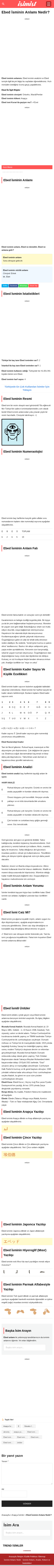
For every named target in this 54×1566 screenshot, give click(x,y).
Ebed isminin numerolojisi (9, 1443)
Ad (3, 1489)
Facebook (13, 286)
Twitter (5, 286)
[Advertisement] (27, 48)
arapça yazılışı (19, 1432)
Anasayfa (6, 1515)
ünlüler (19, 1443)
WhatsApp (23, 286)
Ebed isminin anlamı (9, 1437)
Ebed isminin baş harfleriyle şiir (22, 1437)
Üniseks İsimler (30, 1426)
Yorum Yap (33, 286)
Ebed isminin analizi (33, 1432)
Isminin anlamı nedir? (27, 4)
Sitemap (42, 1556)
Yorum (5, 1461)
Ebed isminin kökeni (36, 1437)
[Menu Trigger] (48, 4)
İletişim (20, 1556)
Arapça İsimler (8, 1426)
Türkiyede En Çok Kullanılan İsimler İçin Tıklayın (27, 388)
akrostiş (6, 1432)
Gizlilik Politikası (30, 1556)
